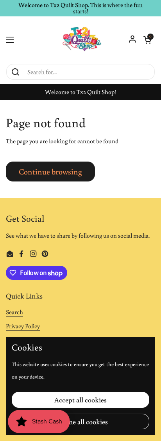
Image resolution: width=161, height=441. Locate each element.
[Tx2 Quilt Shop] (80, 39)
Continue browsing (50, 171)
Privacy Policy (23, 326)
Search (14, 312)
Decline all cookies (80, 421)
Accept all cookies (80, 399)
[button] (147, 40)
